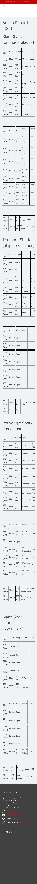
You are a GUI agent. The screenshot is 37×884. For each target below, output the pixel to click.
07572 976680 (10, 2)
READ (17, 818)
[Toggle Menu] (33, 11)
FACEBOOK (25, 2)
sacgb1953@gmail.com (13, 815)
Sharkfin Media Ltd (24, 822)
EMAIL (18, 2)
